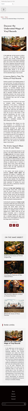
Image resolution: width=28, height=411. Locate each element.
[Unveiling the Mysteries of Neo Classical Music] (14, 267)
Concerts (13, 396)
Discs (6, 17)
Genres (13, 394)
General (13, 399)
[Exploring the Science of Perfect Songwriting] (14, 247)
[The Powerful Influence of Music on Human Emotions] (14, 286)
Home (2, 17)
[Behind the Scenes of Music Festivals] (14, 305)
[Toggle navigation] (4, 9)
